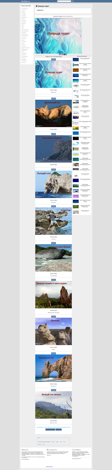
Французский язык (25, 35)
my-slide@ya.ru (26, 459)
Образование (24, 53)
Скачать (59, 429)
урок (64, 441)
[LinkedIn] (66, 54)
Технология (24, 38)
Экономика (24, 46)
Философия (24, 41)
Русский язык (24, 37)
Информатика (24, 17)
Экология (23, 44)
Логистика (23, 62)
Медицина (24, 23)
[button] (80, 36)
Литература (24, 20)
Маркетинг (24, 57)
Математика (24, 21)
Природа (39, 444)
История (23, 18)
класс (61, 441)
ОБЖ (23, 27)
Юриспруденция (25, 56)
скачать (57, 441)
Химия (23, 43)
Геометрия (24, 15)
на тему (53, 441)
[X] (64, 54)
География (24, 14)
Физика (23, 40)
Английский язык (25, 8)
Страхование (24, 60)
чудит (43, 444)
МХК (22, 26)
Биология (23, 12)
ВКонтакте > (49, 455)
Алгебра (23, 11)
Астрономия (24, 9)
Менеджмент (24, 59)
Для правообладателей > (76, 458)
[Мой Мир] (63, 54)
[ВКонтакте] (59, 54)
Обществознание (25, 29)
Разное (23, 51)
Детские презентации (26, 47)
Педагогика (24, 32)
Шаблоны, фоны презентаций (25, 50)
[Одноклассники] (61, 54)
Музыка (23, 24)
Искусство (23, 54)
